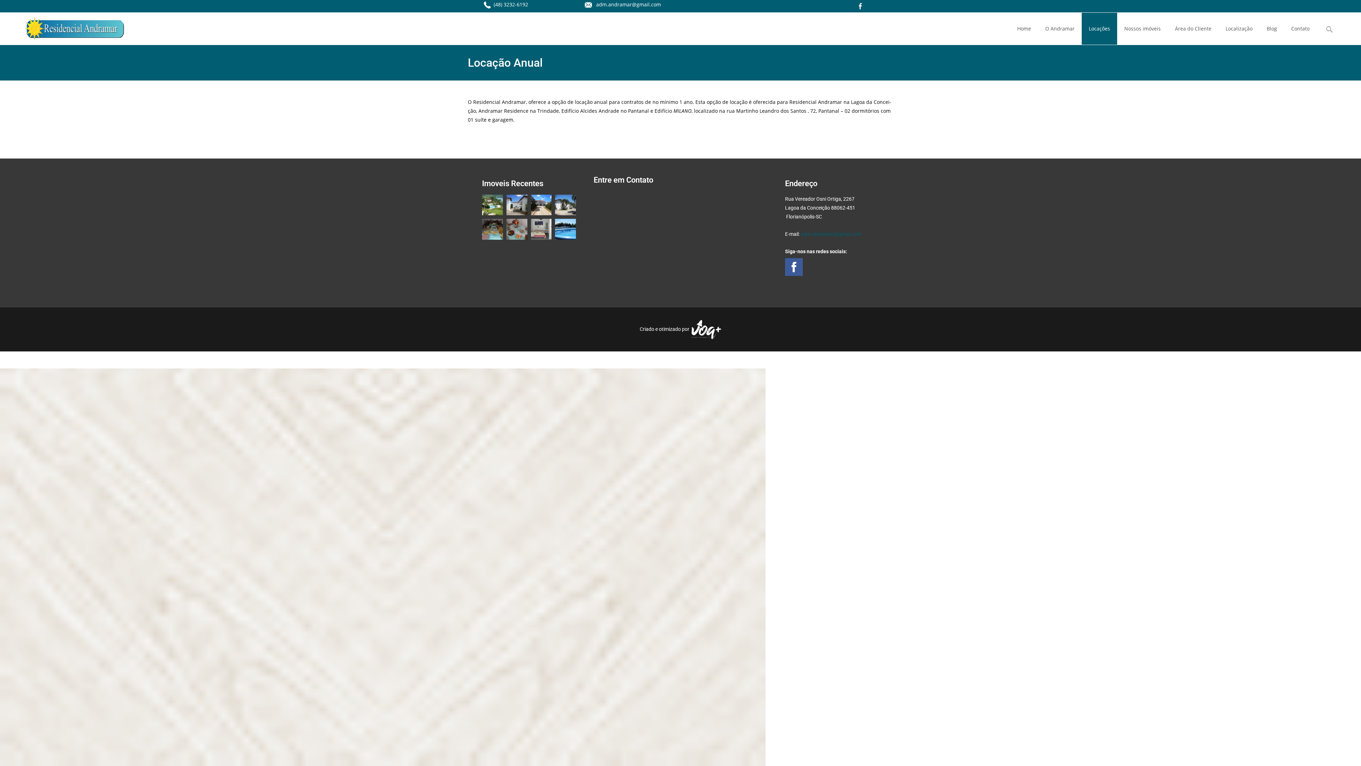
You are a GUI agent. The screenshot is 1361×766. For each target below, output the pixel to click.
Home (1024, 28)
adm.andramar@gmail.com (831, 234)
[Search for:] (1330, 29)
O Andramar (1060, 28)
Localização (1239, 28)
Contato (1300, 28)
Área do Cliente (1193, 28)
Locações (1099, 28)
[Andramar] (68, 26)
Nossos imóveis (1142, 28)
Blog (1272, 28)
